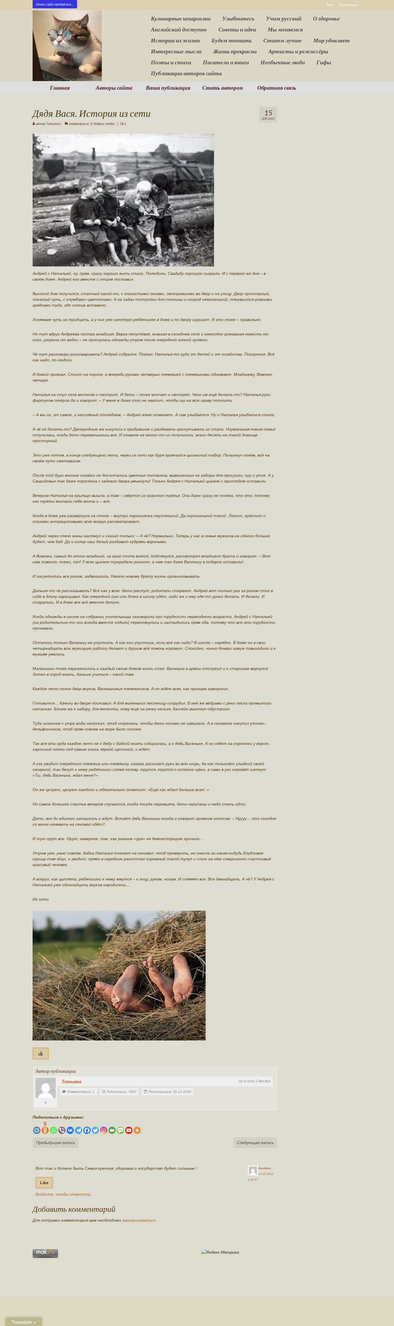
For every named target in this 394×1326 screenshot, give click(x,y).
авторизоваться (138, 1220)
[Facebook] (87, 1127)
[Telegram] (78, 1127)
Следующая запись (255, 1142)
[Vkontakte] (70, 1127)
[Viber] (61, 1127)
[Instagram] (103, 1127)
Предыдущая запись (55, 1142)
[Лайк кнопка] (40, 1053)
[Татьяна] (45, 1088)
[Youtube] (128, 1127)
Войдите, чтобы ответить (63, 1194)
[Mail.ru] (36, 1127)
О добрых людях (102, 123)
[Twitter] (95, 1127)
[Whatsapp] (53, 1127)
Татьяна (52, 123)
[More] (137, 1127)
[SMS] (120, 1127)
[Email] (112, 1127)
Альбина (264, 1168)
